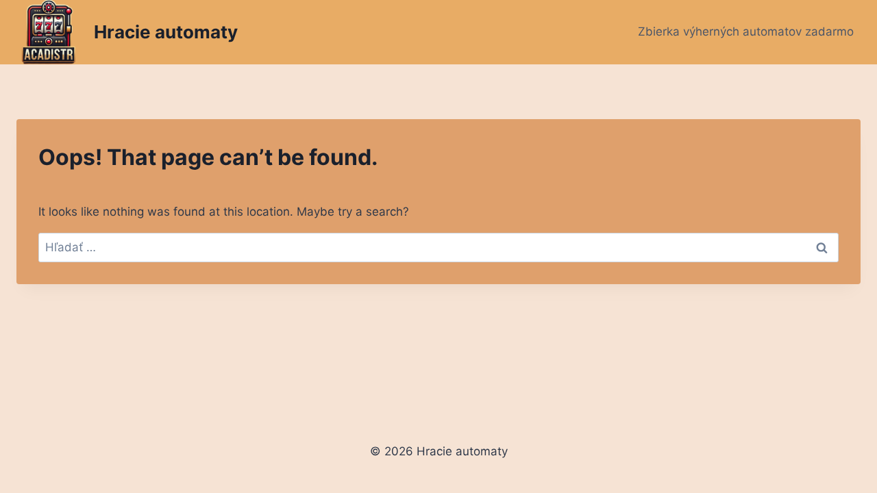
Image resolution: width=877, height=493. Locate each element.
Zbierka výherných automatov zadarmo (746, 31)
